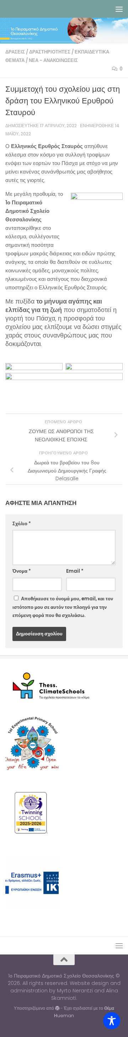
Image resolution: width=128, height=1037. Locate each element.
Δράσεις (15, 52)
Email (75, 571)
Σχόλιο (21, 523)
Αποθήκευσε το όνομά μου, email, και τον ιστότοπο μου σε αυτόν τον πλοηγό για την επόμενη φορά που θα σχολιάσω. (62, 607)
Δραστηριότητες (49, 52)
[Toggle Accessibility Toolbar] (111, 1021)
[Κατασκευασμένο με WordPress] (57, 1008)
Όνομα (21, 571)
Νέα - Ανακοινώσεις (53, 60)
